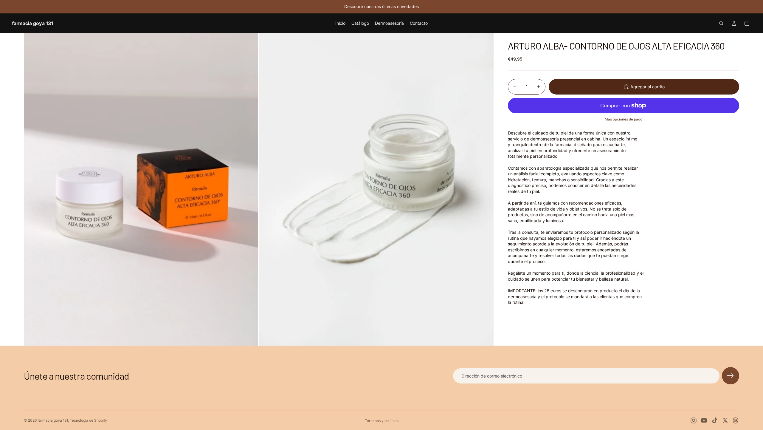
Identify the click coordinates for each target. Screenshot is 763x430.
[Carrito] (746, 23)
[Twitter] (725, 420)
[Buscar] (721, 23)
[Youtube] (704, 420)
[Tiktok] (714, 420)
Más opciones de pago (623, 119)
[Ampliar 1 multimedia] (141, 189)
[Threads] (735, 420)
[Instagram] (693, 420)
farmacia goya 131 (53, 420)
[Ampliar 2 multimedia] (376, 189)
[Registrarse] (730, 375)
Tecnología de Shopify (88, 420)
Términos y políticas (381, 420)
